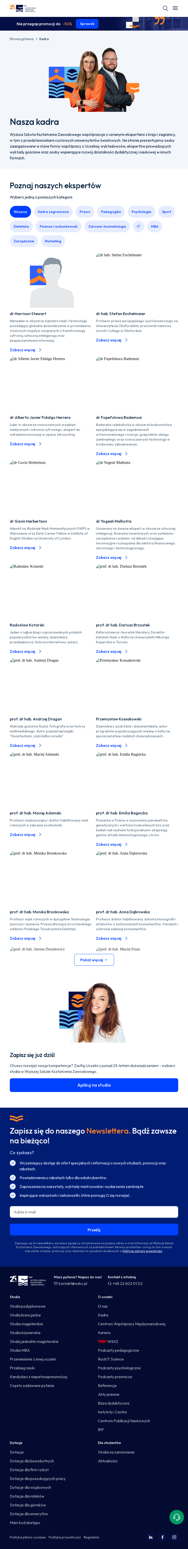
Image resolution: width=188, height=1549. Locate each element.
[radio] (20, 212)
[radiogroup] (94, 228)
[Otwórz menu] (175, 8)
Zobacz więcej (22, 349)
